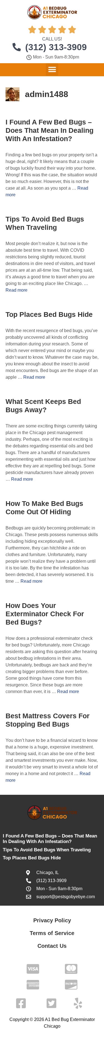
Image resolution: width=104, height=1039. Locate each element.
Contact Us (52, 946)
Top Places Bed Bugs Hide (49, 314)
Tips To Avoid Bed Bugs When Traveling (47, 849)
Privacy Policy (52, 920)
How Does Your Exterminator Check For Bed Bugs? (45, 614)
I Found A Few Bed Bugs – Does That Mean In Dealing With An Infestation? (49, 130)
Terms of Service (52, 933)
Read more (16, 290)
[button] (52, 69)
